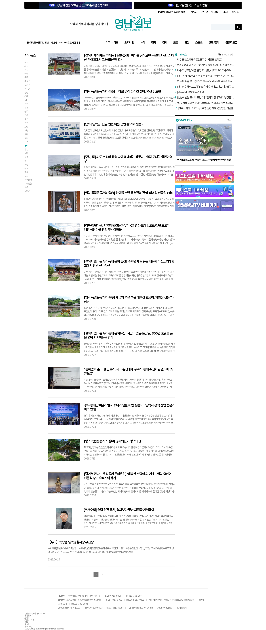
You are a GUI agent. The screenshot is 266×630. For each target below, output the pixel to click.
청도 (26, 168)
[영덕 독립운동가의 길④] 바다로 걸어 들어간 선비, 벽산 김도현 (122, 91)
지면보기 (194, 11)
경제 (164, 42)
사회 (142, 42)
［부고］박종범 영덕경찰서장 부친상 (70, 542)
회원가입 (235, 11)
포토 (175, 42)
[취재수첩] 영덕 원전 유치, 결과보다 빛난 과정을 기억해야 (119, 510)
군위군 (27, 191)
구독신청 (204, 11)
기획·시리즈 (112, 42)
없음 (26, 187)
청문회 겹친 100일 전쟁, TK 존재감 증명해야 (79, 5)
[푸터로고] (41, 597)
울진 (26, 160)
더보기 (229, 119)
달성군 (27, 88)
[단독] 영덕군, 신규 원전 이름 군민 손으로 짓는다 (113, 124)
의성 (26, 164)
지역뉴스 (30, 55)
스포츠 (198, 42)
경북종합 (28, 179)
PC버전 (29, 626)
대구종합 (28, 183)
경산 (26, 92)
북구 (26, 73)
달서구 (27, 85)
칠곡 (26, 176)
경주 (26, 96)
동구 (26, 62)
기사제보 (214, 11)
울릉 (26, 157)
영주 (26, 119)
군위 (26, 134)
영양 (26, 149)
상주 (26, 111)
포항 (26, 126)
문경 (26, 107)
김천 (26, 104)
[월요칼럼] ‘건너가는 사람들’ (188, 5)
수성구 (27, 81)
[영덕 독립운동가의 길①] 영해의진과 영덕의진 (112, 441)
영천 (26, 123)
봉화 (26, 138)
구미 (26, 100)
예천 (26, 153)
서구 (26, 66)
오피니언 (129, 42)
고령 (26, 130)
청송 (26, 172)
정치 (153, 42)
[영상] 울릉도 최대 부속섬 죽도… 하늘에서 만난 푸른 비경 (203, 159)
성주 (26, 142)
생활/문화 (214, 42)
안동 (26, 115)
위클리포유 (231, 42)
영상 (186, 42)
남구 (26, 69)
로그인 (226, 11)
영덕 (26, 145)
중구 (26, 77)
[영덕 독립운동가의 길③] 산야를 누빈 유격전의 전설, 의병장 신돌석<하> (128, 193)
